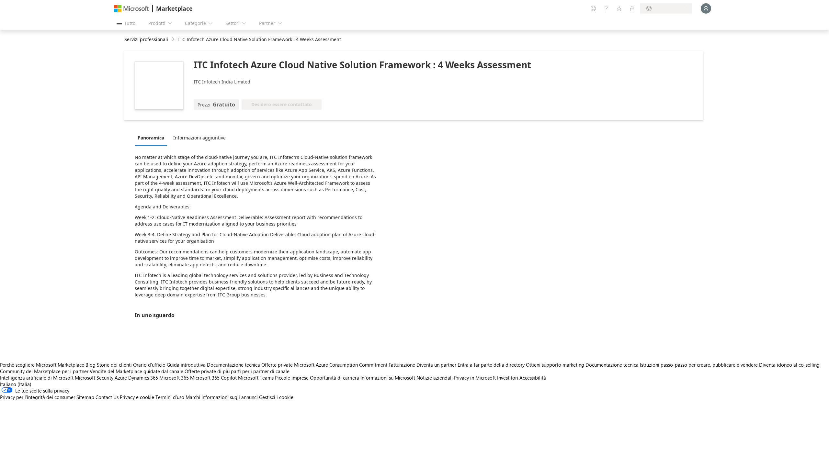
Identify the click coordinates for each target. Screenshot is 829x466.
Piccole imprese (292, 377)
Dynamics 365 (143, 377)
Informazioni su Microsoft (387, 377)
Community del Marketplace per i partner (44, 371)
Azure (121, 377)
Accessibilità (532, 377)
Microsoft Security (94, 377)
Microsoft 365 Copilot (213, 377)
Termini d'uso (169, 397)
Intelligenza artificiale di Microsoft (37, 377)
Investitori (507, 377)
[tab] (152, 137)
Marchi (193, 397)
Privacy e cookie (137, 397)
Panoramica (151, 138)
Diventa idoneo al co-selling (789, 364)
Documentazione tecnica (233, 364)
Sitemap (85, 397)
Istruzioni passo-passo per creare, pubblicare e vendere (699, 364)
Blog (90, 364)
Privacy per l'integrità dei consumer (37, 397)
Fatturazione (402, 364)
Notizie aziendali (434, 377)
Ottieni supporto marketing (555, 364)
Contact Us (107, 397)
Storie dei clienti (114, 364)
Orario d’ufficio (149, 364)
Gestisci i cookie (276, 397)
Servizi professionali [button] (146, 39)
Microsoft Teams (256, 377)
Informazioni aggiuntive (199, 138)
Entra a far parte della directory (491, 364)
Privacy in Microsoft (475, 377)
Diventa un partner (436, 364)
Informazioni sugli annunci (229, 397)
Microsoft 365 (174, 377)
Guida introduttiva (186, 364)
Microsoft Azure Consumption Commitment (341, 364)
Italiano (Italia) (15, 384)
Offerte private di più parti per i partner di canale (237, 371)
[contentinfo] (173, 39)
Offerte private (277, 364)
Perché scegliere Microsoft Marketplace (42, 364)
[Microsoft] (131, 8)
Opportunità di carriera (334, 377)
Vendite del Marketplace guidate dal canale (136, 371)
